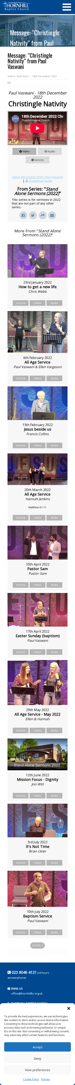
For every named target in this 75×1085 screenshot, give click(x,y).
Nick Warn (23, 76)
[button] (69, 1008)
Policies (45, 1079)
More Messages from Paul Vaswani (37, 177)
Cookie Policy (31, 1079)
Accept (37, 1047)
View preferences (37, 1070)
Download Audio (40, 181)
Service (39, 160)
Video (26, 151)
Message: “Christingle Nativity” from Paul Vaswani (34, 43)
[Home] (30, 6)
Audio (51, 151)
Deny (37, 1058)
